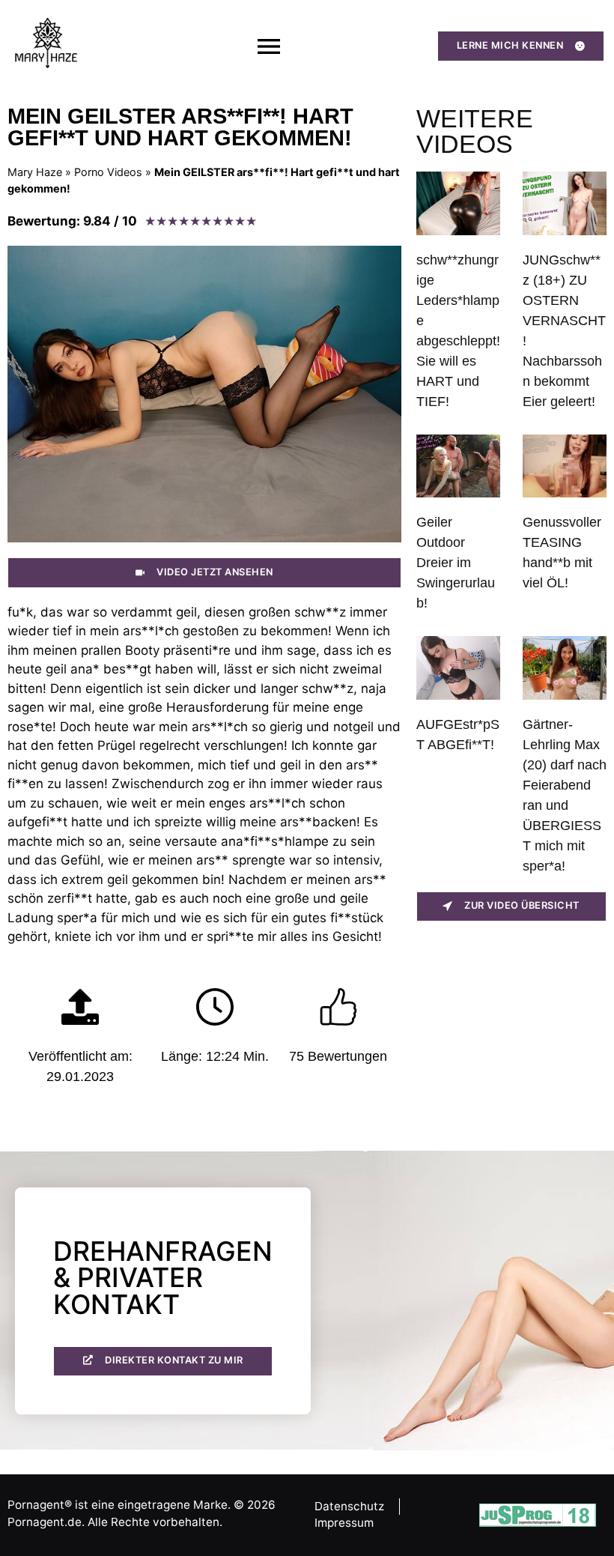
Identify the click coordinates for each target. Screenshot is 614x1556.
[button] (268, 46)
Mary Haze (34, 172)
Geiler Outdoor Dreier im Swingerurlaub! (455, 563)
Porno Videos (108, 172)
